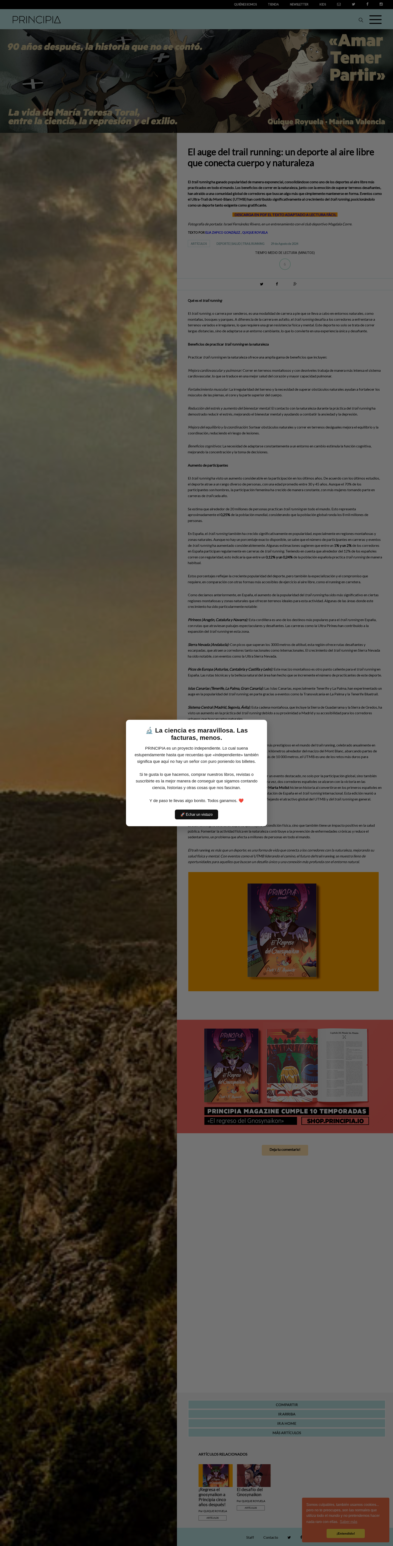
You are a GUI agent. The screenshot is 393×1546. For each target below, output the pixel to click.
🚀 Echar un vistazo (196, 814)
